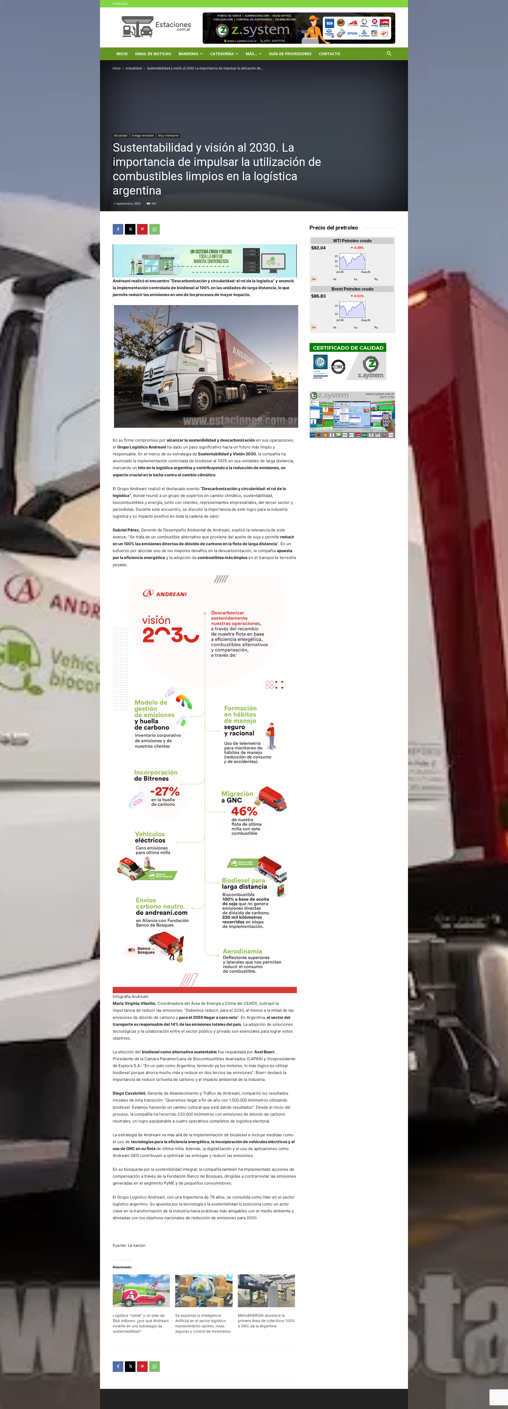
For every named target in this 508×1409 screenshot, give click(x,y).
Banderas (188, 53)
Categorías (222, 53)
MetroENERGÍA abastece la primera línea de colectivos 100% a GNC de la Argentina (266, 1320)
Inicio (122, 53)
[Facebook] (118, 229)
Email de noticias (153, 53)
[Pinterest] (142, 229)
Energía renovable (143, 135)
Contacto (329, 53)
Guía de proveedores (290, 53)
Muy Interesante (168, 135)
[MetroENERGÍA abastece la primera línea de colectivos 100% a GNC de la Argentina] (266, 1290)
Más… (251, 53)
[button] (389, 54)
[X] (130, 229)
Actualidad (134, 68)
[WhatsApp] (154, 229)
